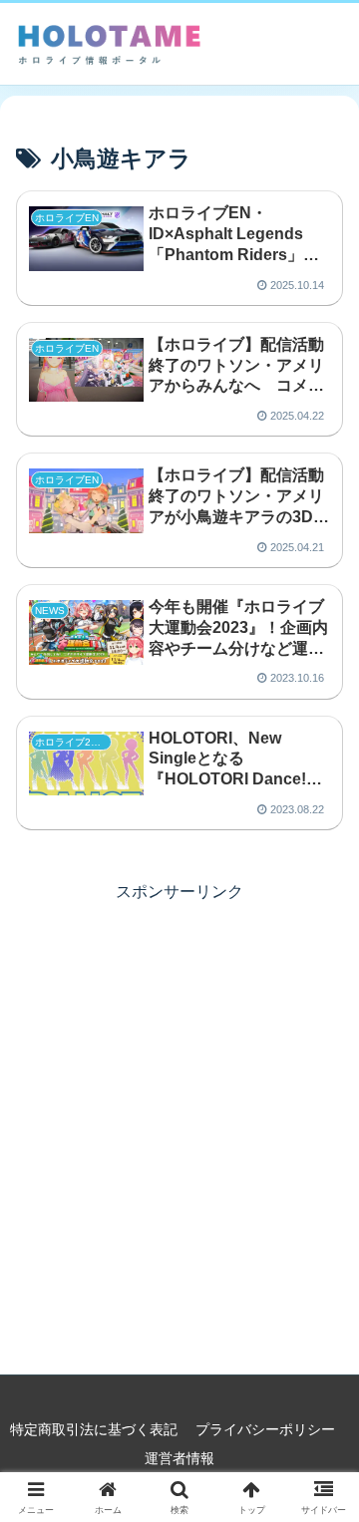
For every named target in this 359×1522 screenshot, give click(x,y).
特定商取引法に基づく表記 (94, 1429)
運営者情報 (179, 1458)
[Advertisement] (179, 1086)
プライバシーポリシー (265, 1429)
